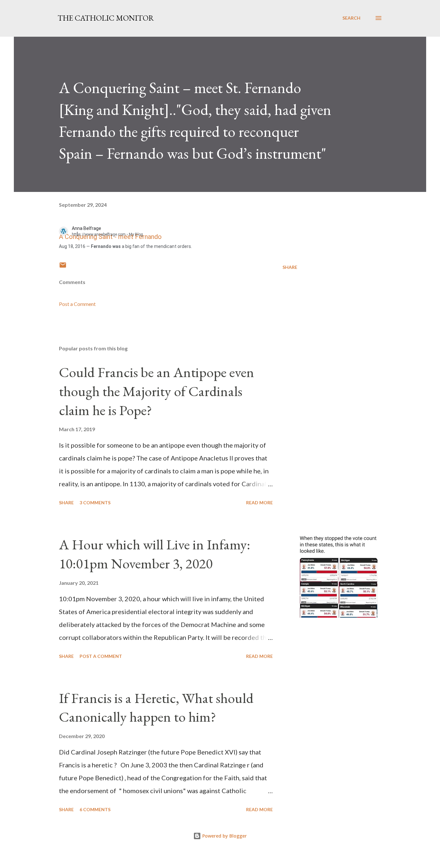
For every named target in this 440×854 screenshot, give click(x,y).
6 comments (95, 809)
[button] (80, 233)
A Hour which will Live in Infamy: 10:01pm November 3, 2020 (154, 554)
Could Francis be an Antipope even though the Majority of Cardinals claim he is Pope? (156, 391)
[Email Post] (63, 267)
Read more (259, 502)
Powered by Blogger (224, 836)
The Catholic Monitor (106, 18)
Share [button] (289, 267)
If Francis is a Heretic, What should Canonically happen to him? (156, 707)
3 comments (95, 502)
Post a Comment (77, 304)
